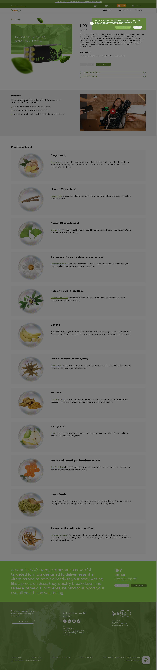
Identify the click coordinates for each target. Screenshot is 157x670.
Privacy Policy (117, 23)
